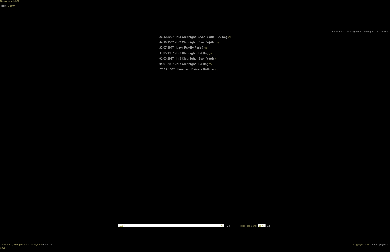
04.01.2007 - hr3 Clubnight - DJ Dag (183, 64)
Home (4, 6)
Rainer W (47, 244)
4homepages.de (380, 244)
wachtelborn (383, 31)
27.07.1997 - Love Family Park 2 (181, 47)
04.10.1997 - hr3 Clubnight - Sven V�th (186, 42)
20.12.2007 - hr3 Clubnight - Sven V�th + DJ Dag (193, 37)
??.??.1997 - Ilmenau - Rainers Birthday (187, 69)
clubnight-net (354, 31)
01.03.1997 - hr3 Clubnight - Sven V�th (186, 58)
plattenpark (369, 31)
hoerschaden (338, 31)
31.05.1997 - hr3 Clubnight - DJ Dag (183, 53)
